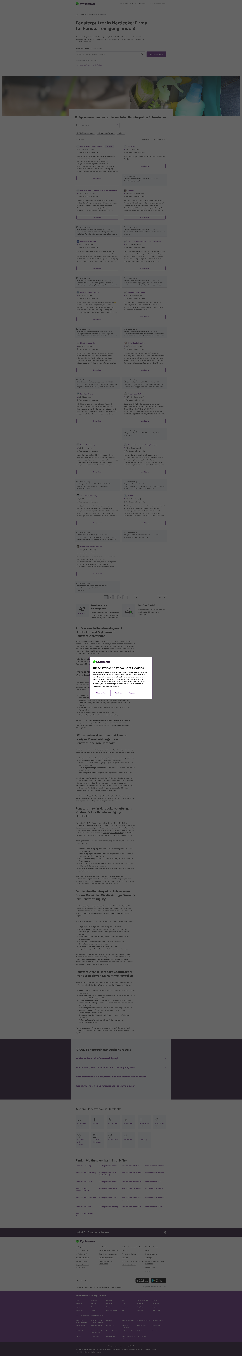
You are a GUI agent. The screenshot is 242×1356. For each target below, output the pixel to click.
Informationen (116, 681)
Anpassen (133, 693)
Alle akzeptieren (101, 693)
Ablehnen (118, 693)
